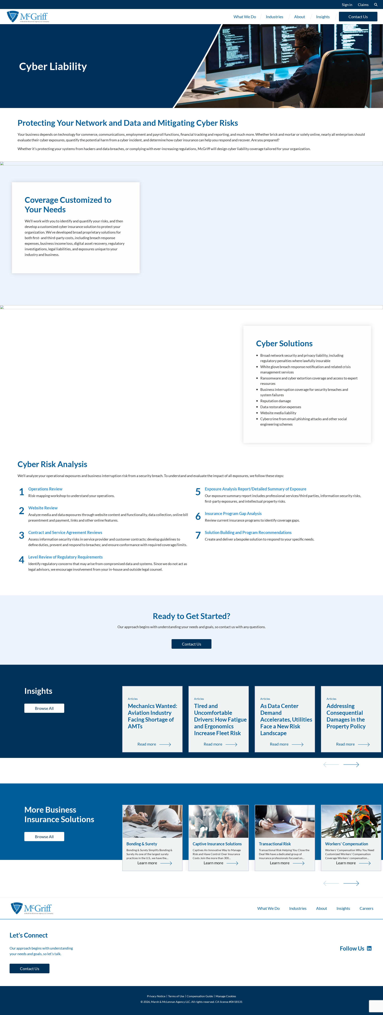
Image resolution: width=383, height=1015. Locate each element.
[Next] (351, 764)
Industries (274, 16)
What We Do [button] (245, 16)
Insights (323, 16)
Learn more (154, 863)
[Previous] (331, 764)
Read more (155, 744)
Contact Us (358, 16)
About (299, 16)
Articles (133, 698)
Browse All (44, 708)
